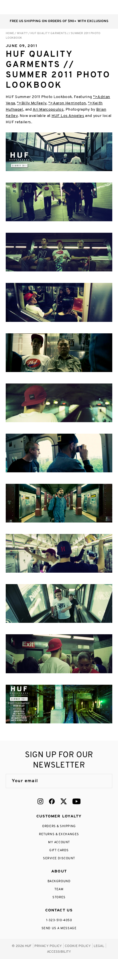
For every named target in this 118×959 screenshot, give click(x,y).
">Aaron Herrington (67, 103)
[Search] (74, 7)
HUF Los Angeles (68, 116)
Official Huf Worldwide (18, 7)
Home (10, 33)
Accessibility (59, 952)
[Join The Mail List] (102, 781)
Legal (99, 946)
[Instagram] (40, 801)
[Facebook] (52, 801)
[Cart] (97, 7)
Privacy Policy (48, 946)
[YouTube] (76, 801)
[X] (64, 801)
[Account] (86, 7)
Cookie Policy (78, 946)
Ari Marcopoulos (48, 109)
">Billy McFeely (31, 103)
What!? (22, 33)
